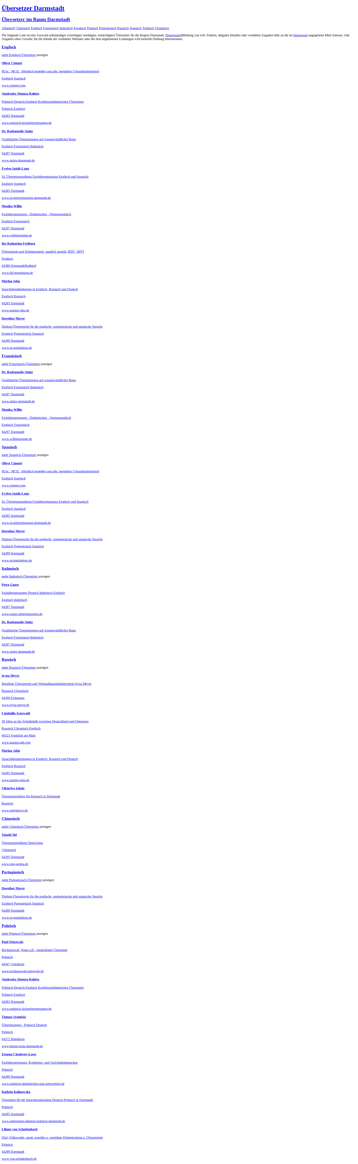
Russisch (123, 28)
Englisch (36, 28)
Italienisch (66, 28)
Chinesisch (23, 28)
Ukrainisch (162, 28)
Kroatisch (80, 28)
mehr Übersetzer (19, 55)
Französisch (51, 28)
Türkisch (148, 28)
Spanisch (136, 28)
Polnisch (92, 28)
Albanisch (8, 28)
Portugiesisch (107, 28)
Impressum (173, 35)
